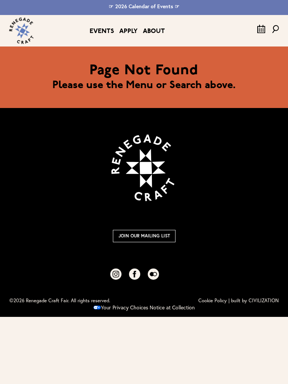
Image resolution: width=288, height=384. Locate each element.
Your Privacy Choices (124, 307)
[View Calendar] (261, 31)
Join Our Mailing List (144, 235)
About (154, 31)
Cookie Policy (212, 300)
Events (102, 31)
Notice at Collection (172, 307)
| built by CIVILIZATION (253, 300)
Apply (128, 31)
